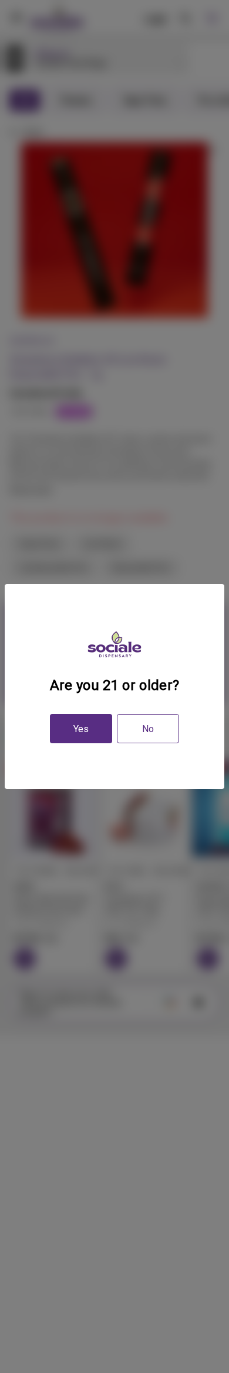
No (148, 728)
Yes (81, 728)
